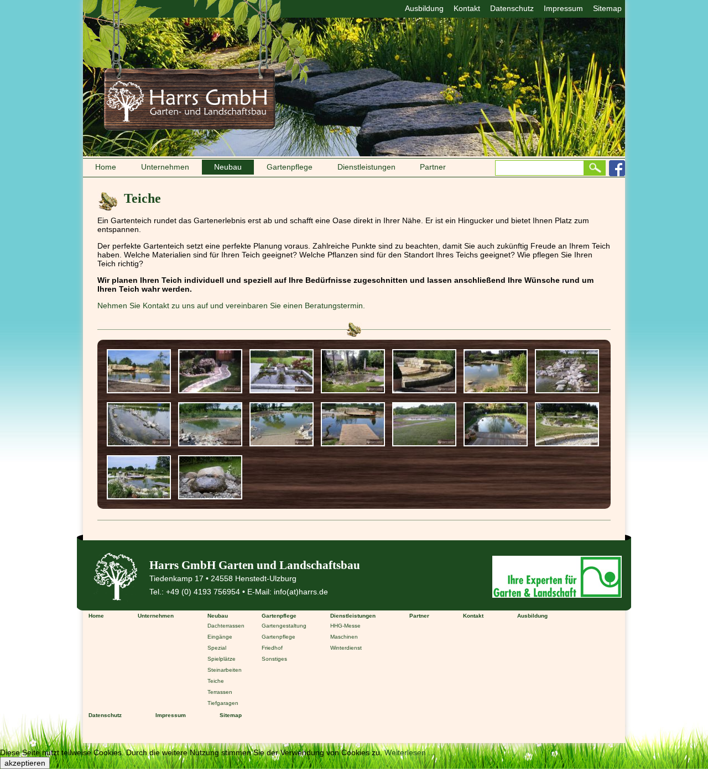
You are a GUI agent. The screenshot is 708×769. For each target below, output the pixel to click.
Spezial (216, 648)
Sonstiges (274, 659)
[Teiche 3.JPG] (139, 496)
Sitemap (607, 8)
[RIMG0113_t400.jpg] (139, 443)
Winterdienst (346, 648)
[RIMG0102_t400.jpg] (567, 390)
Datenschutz (512, 8)
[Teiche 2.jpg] (496, 443)
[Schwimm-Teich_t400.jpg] (281, 443)
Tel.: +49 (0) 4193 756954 (194, 591)
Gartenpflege (290, 166)
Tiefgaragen (222, 703)
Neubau (228, 166)
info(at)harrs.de (301, 591)
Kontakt (467, 8)
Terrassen (219, 692)
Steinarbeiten (224, 670)
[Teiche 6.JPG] (210, 496)
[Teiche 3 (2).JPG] (567, 443)
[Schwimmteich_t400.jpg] (210, 443)
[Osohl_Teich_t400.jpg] (496, 390)
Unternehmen (165, 166)
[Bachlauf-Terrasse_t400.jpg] (139, 390)
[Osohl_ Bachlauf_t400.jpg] (424, 390)
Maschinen (344, 637)
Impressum (563, 8)
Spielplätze (221, 659)
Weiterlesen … (410, 752)
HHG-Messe (345, 626)
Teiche (215, 681)
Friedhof (272, 648)
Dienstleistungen (366, 166)
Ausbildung (424, 8)
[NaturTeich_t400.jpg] (353, 390)
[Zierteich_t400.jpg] (424, 443)
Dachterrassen (225, 626)
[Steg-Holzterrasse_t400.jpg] (353, 443)
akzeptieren (24, 763)
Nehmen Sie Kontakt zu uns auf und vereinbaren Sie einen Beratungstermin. (231, 305)
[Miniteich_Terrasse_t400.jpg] (281, 390)
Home (105, 166)
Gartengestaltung (284, 626)
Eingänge (219, 637)
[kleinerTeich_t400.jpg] (210, 390)
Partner (433, 166)
